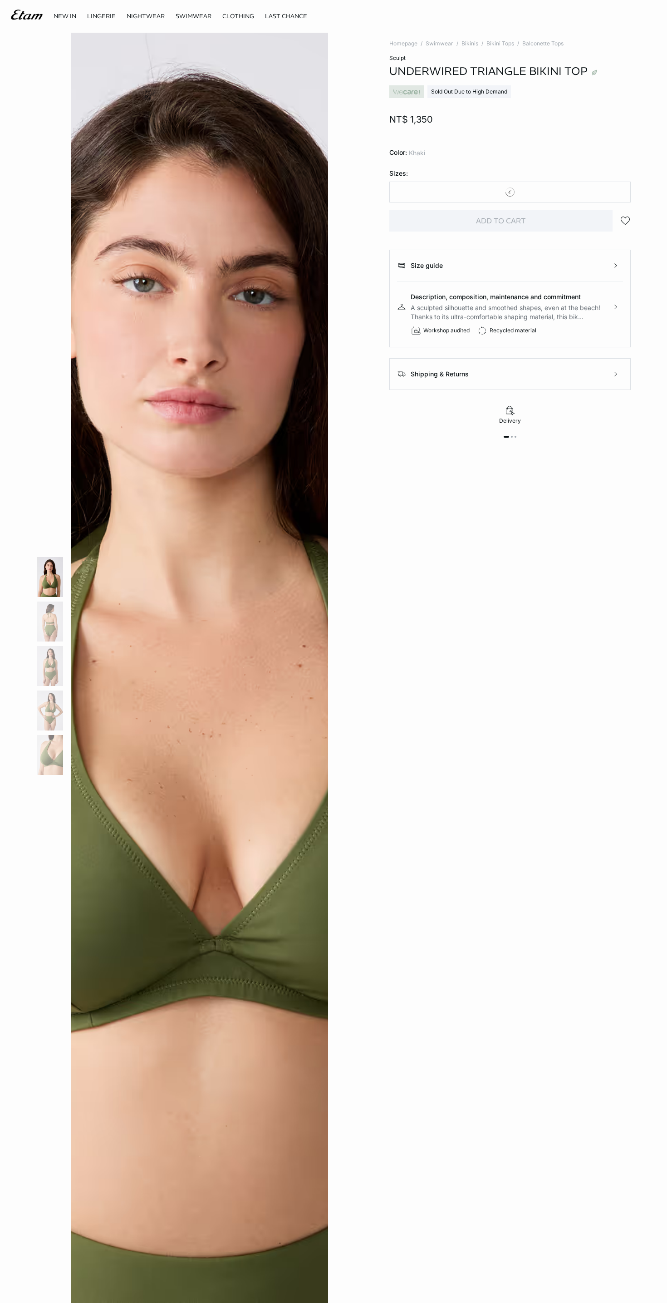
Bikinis (469, 43)
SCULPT (397, 57)
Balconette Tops (543, 43)
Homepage (403, 43)
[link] (65, 16)
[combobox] (510, 192)
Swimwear (439, 43)
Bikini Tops (500, 43)
